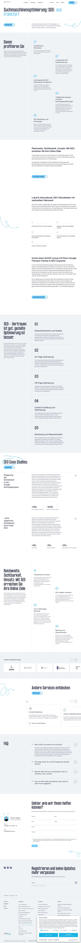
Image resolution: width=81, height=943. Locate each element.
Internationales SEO (22, 931)
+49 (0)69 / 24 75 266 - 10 (10, 825)
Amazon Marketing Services (24, 906)
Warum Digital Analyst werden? (64, 913)
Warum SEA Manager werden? (64, 915)
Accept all (68, 935)
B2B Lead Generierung (43, 912)
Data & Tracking (21, 910)
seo (16, 895)
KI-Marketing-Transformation (44, 906)
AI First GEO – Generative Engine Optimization (25, 934)
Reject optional (48, 935)
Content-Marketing (35, 712)
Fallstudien (40, 2)
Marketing (74, 930)
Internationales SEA (22, 914)
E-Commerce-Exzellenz (43, 904)
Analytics (65, 930)
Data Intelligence (41, 910)
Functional (55, 930)
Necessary (46, 930)
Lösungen (26, 2)
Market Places (41, 914)
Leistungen (32, 2)
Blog (57, 2)
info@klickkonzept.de (9, 831)
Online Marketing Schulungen (24, 918)
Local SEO (20, 916)
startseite (6, 895)
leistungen (12, 895)
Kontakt (5, 908)
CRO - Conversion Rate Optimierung (26, 908)
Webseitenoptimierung (42, 908)
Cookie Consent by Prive (73, 939)
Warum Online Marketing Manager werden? (65, 905)
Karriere (62, 2)
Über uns (52, 2)
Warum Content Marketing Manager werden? (65, 911)
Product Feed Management (24, 912)
